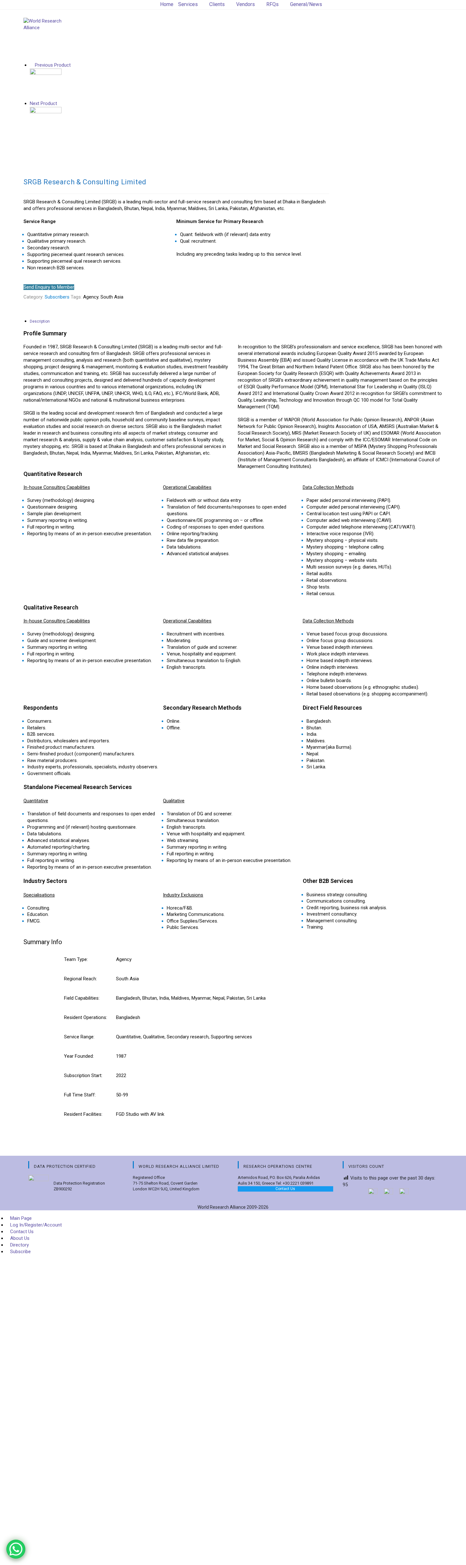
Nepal (218, 998)
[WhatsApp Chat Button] (15, 1549)
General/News (306, 4)
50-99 (122, 1095)
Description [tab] (40, 321)
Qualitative (154, 1037)
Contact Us (285, 1189)
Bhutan (149, 998)
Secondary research (188, 1037)
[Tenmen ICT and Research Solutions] (45, 122)
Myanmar (200, 998)
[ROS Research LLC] (45, 84)
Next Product (43, 103)
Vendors (245, 4)
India (164, 998)
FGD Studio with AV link (140, 1114)
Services (188, 4)
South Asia (111, 297)
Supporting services (231, 1037)
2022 (121, 1075)
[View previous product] (32, 65)
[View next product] (60, 103)
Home (166, 4)
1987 (121, 1056)
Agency (90, 297)
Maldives (180, 998)
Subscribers (57, 297)
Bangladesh (128, 998)
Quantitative (128, 1037)
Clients (217, 4)
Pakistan (235, 998)
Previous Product (53, 65)
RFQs (272, 4)
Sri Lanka (256, 998)
